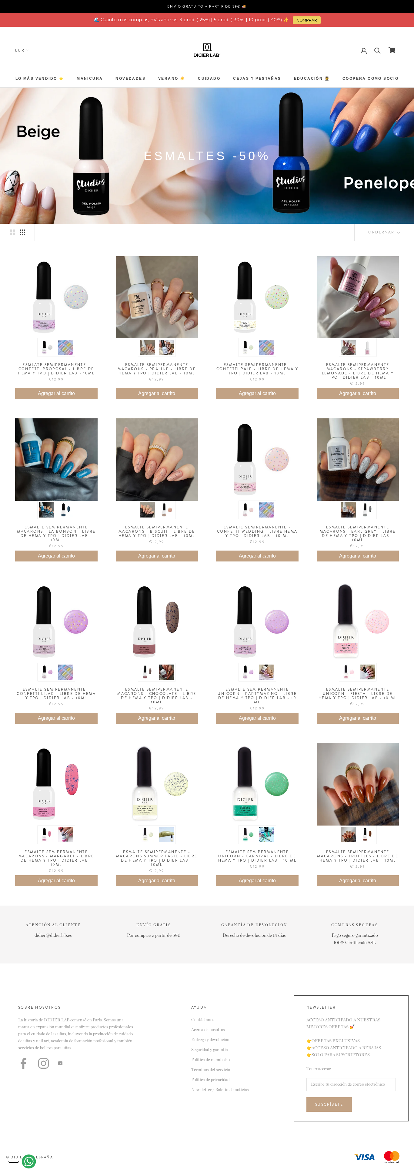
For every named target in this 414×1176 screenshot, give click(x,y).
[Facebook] (23, 1063)
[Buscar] (377, 50)
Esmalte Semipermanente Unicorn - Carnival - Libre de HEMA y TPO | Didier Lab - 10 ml (257, 856)
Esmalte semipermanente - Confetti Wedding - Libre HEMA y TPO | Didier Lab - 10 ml (257, 531)
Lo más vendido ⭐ (39, 78)
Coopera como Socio (370, 78)
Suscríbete (329, 1104)
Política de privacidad (210, 1080)
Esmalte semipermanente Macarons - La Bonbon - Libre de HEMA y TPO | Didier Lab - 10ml (56, 533)
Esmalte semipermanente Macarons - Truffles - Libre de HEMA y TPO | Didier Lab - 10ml (357, 856)
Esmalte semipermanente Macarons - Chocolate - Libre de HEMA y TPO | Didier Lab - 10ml (156, 696)
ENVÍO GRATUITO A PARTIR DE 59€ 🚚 (206, 6)
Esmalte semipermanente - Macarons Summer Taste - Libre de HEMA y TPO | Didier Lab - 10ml (157, 858)
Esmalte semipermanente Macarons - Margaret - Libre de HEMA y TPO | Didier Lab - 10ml (56, 858)
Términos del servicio (210, 1070)
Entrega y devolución (210, 1040)
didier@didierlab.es (53, 935)
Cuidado (209, 78)
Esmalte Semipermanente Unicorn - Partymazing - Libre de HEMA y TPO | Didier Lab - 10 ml (257, 696)
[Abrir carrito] (392, 50)
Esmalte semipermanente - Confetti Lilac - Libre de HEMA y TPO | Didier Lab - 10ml (56, 694)
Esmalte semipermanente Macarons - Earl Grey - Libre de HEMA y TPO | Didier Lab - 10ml (358, 533)
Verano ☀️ (171, 78)
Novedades (130, 78)
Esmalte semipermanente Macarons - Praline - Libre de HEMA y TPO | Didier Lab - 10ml (157, 369)
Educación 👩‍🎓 (312, 78)
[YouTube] (60, 1063)
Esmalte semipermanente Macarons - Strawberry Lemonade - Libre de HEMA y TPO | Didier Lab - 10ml (358, 371)
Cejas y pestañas (257, 78)
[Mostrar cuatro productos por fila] (22, 232)
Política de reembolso (210, 1060)
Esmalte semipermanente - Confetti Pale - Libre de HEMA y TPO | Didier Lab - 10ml (257, 369)
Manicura (90, 78)
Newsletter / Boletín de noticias (220, 1090)
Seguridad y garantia (209, 1050)
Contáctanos (202, 1020)
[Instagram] (43, 1063)
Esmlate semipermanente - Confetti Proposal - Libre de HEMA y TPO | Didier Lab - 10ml (56, 369)
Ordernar (382, 232)
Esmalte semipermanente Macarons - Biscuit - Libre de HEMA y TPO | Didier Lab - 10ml (157, 531)
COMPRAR (307, 20)
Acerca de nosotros (208, 1030)
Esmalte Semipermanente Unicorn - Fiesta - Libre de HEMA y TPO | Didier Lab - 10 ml (358, 694)
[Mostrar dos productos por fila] (12, 232)
